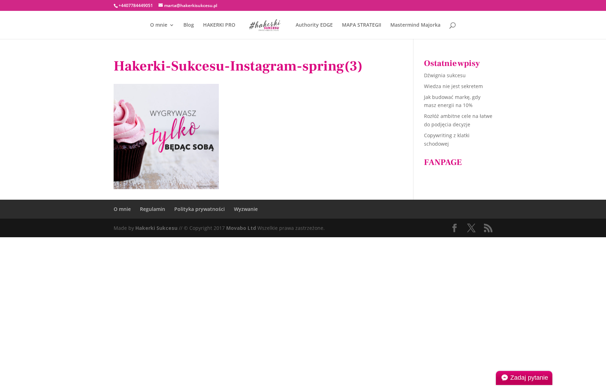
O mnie (158, 25)
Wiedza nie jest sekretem (453, 86)
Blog (188, 25)
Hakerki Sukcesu (156, 228)
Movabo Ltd (241, 228)
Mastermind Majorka (415, 25)
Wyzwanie (246, 209)
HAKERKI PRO (219, 25)
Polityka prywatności (199, 209)
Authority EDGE (314, 25)
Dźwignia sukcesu (445, 75)
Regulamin (152, 209)
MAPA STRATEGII (361, 25)
